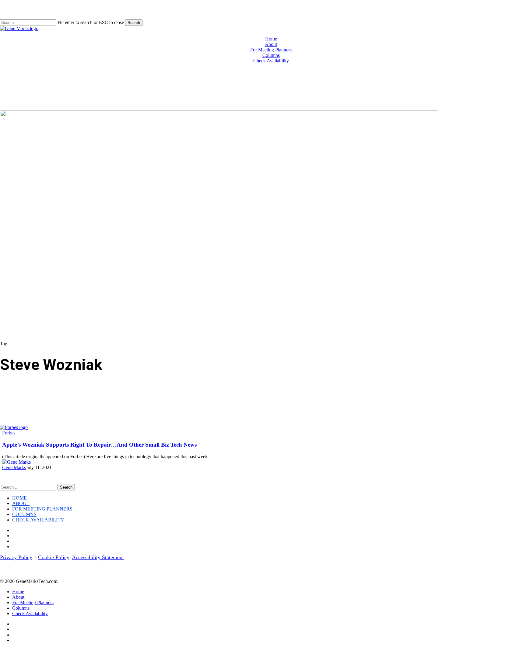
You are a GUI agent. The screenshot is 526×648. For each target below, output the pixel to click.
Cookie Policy (53, 557)
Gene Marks (14, 467)
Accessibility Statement (98, 557)
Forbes (8, 432)
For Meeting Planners (42, 508)
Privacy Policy (16, 557)
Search (134, 22)
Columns (24, 514)
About (21, 503)
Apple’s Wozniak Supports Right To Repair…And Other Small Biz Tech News (99, 444)
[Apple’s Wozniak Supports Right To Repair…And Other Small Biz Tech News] (14, 427)
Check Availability (38, 519)
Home (19, 497)
